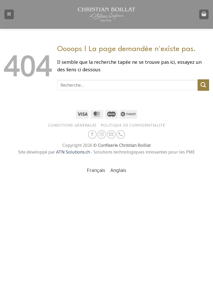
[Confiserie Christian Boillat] (106, 14)
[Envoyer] (203, 85)
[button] (9, 14)
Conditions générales (72, 125)
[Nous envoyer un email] (111, 134)
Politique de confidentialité (133, 125)
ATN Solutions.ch (73, 152)
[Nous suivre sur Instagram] (101, 134)
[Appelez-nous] (120, 134)
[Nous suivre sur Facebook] (92, 134)
